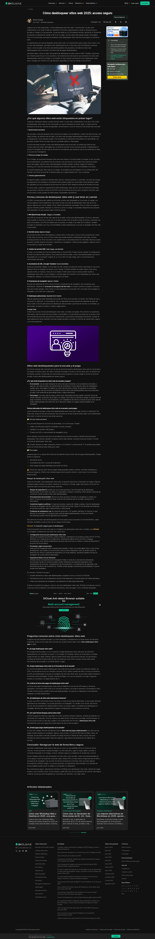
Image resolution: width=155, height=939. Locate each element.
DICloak (30, 526)
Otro (123, 893)
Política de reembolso (133, 929)
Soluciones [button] (51, 3)
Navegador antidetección (104, 811)
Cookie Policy (50, 937)
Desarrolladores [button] (90, 3)
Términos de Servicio (92, 929)
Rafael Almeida (38, 20)
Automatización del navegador (38, 811)
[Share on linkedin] (20, 851)
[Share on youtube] (26, 851)
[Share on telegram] (23, 851)
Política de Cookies (119, 929)
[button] (127, 3)
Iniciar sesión (135, 3)
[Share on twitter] (16, 851)
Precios (71, 3)
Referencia (78, 3)
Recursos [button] (61, 3)
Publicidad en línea (68, 811)
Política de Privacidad (105, 929)
